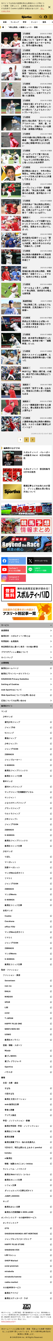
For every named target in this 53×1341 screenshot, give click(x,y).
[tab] (24, 22)
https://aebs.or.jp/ (8, 1321)
